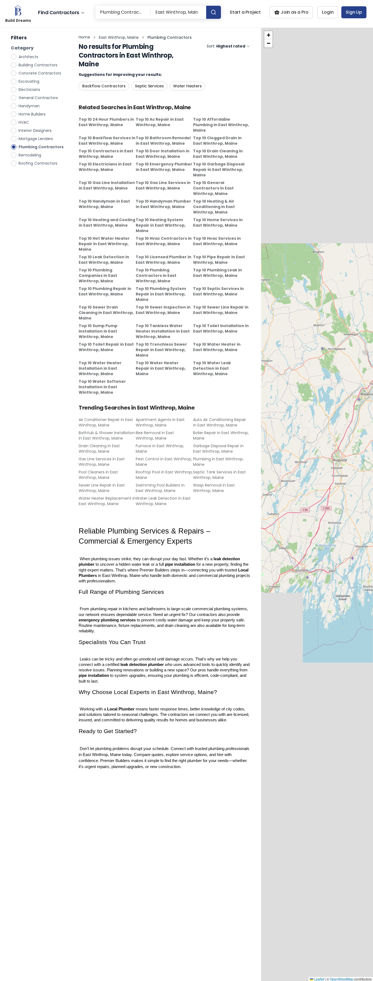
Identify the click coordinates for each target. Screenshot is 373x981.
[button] (268, 35)
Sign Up (354, 12)
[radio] (14, 56)
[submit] (213, 12)
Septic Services (149, 86)
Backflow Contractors (104, 86)
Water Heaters (187, 86)
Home (84, 37)
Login (327, 12)
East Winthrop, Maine (119, 37)
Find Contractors (58, 12)
